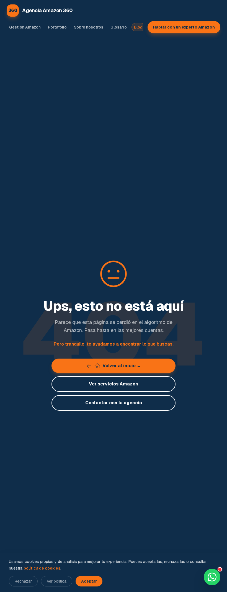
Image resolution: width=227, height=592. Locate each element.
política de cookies (42, 568)
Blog (138, 27)
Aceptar (89, 581)
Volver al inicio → (121, 366)
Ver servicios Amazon (113, 384)
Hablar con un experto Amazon (184, 27)
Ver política (56, 581)
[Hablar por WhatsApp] (212, 577)
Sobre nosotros (88, 27)
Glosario (118, 27)
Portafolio (57, 27)
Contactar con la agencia (113, 403)
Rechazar (23, 581)
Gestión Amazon (25, 27)
